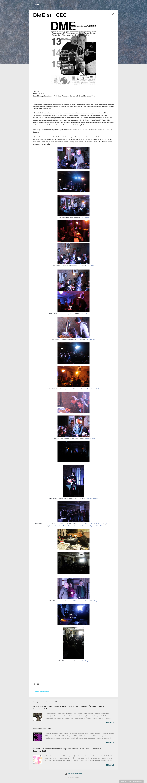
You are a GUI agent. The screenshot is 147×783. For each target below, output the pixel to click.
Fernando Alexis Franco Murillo (90, 389)
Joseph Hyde (80, 524)
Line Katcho (90, 266)
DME (36, 5)
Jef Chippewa (85, 217)
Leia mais (110, 723)
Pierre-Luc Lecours (92, 314)
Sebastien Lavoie (90, 438)
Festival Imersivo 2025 (42, 729)
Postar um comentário (42, 691)
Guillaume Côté (90, 339)
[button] (113, 14)
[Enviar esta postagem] (38, 685)
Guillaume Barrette (92, 498)
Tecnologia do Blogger (74, 774)
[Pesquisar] (117, 5)
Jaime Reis (99, 526)
